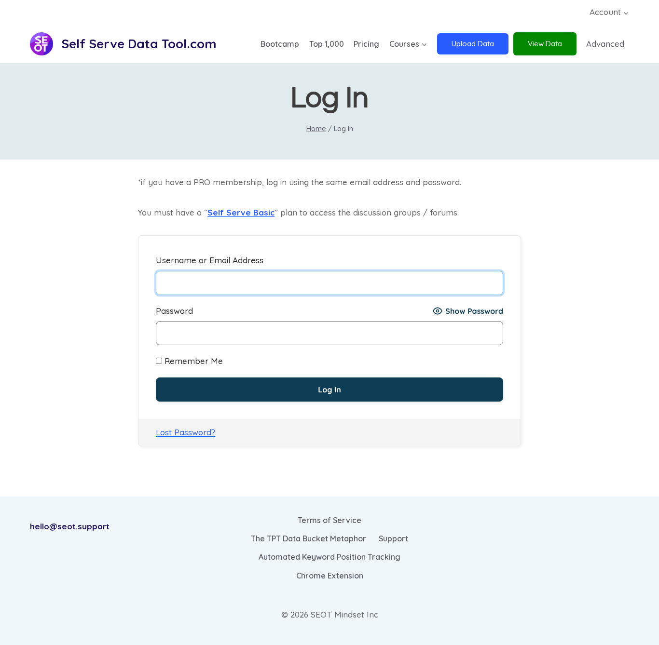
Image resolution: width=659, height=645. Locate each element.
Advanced (605, 44)
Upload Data (473, 43)
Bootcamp (280, 44)
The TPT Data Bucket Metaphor (308, 538)
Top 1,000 (326, 44)
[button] (625, 12)
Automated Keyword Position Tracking (329, 557)
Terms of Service (329, 520)
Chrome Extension (329, 575)
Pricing (366, 44)
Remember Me (192, 361)
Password (174, 311)
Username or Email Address (209, 260)
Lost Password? (185, 432)
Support (393, 538)
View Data (545, 43)
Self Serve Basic (241, 212)
